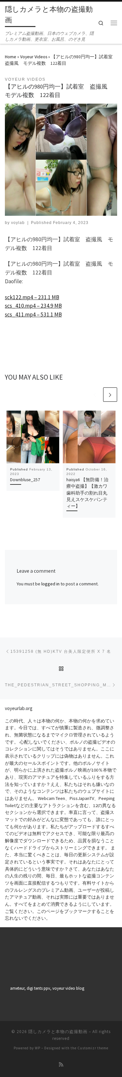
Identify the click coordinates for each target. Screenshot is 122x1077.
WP (37, 1048)
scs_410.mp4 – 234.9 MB (33, 305)
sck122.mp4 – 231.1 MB (32, 297)
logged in (50, 584)
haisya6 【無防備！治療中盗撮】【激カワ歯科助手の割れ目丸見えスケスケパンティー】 (87, 493)
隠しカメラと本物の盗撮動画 (58, 1031)
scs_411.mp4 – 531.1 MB (33, 314)
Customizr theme (92, 1048)
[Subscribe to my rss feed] (61, 1065)
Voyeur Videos (33, 57)
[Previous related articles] (95, 394)
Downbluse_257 (25, 480)
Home (10, 57)
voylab (18, 222)
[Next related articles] (110, 394)
